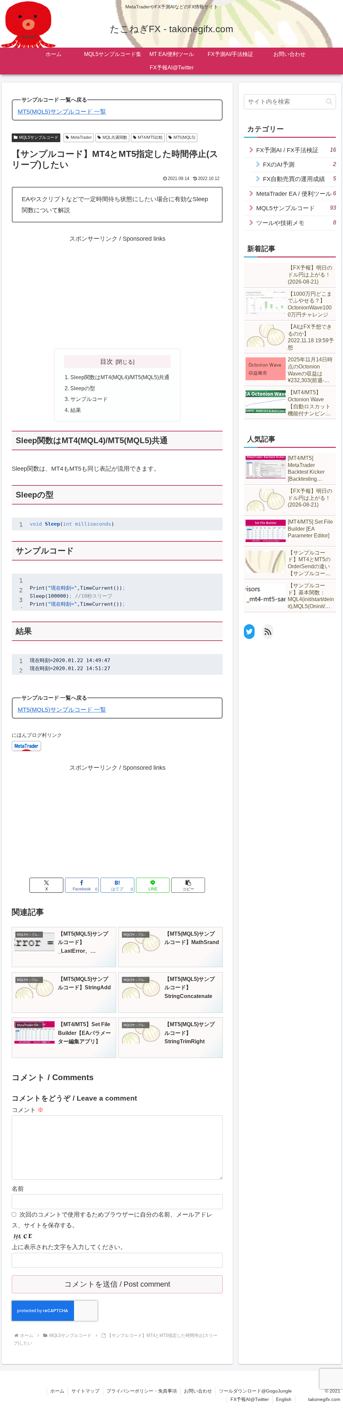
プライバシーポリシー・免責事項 (142, 1391)
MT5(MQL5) (184, 137)
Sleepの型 (82, 388)
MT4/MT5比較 (150, 137)
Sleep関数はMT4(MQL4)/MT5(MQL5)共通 (119, 377)
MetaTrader (81, 137)
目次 (106, 361)
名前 (18, 1188)
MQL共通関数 (114, 137)
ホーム (57, 1391)
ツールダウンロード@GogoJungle (255, 1391)
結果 (75, 410)
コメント (28, 1110)
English (283, 1399)
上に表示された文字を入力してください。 (69, 1247)
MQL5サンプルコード (38, 137)
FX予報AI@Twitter (249, 1399)
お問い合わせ (198, 1391)
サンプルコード (89, 399)
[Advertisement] (117, 291)
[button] (188, 885)
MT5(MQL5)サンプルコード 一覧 (62, 111)
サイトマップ (85, 1391)
